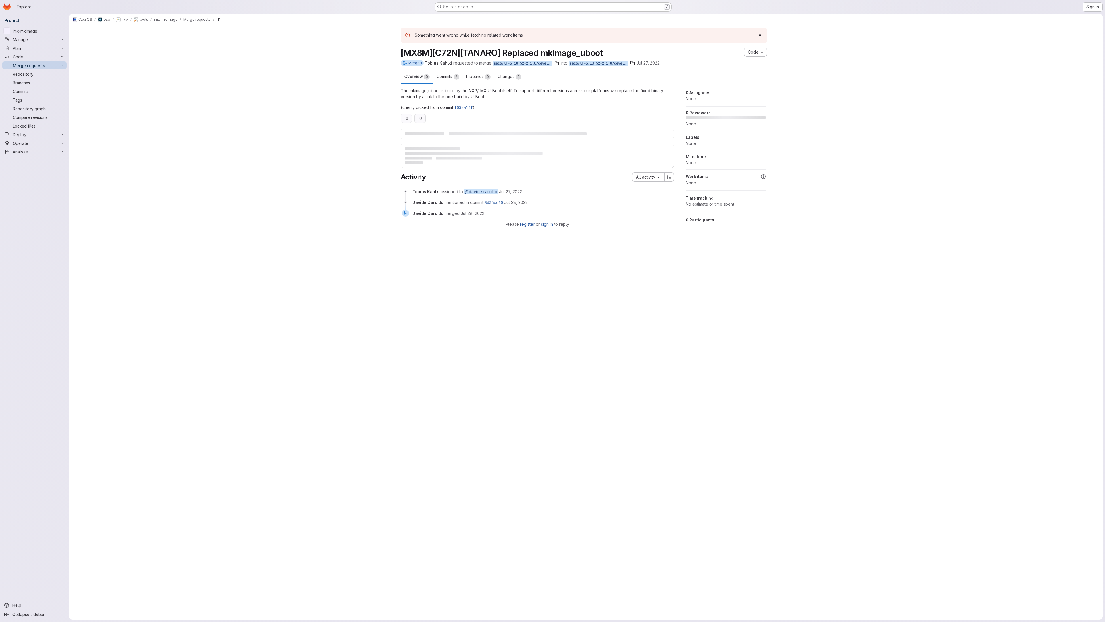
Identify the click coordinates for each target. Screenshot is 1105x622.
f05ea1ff (463, 107)
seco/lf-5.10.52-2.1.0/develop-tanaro (523, 63)
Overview (416, 76)
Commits (447, 76)
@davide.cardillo (481, 191)
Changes (509, 76)
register (527, 224)
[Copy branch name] (556, 63)
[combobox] (648, 177)
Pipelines (477, 76)
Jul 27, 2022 (648, 62)
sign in (547, 224)
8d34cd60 (494, 202)
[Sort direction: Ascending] (669, 177)
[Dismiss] (760, 35)
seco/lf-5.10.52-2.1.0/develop (599, 63)
